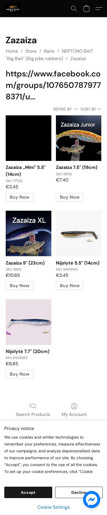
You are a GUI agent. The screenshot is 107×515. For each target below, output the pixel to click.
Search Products (33, 414)
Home (12, 51)
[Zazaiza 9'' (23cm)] (28, 233)
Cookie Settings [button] (53, 507)
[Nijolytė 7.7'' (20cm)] (28, 322)
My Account (74, 414)
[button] (13, 8)
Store (31, 51)
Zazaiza (78, 59)
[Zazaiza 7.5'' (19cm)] (78, 138)
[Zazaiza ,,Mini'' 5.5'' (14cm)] (28, 138)
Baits (49, 51)
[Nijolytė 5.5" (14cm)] (78, 233)
